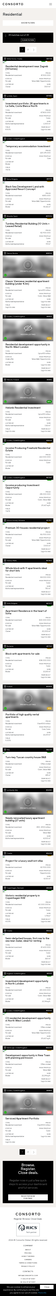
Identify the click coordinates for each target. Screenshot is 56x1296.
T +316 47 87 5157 (28, 1279)
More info (42, 1293)
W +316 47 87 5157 (28, 1282)
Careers (28, 1259)
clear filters (28, 40)
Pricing (28, 1253)
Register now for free (28, 1197)
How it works (28, 1256)
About (28, 1249)
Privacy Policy (28, 1266)
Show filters (28, 23)
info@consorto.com (28, 1275)
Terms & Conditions (28, 1263)
